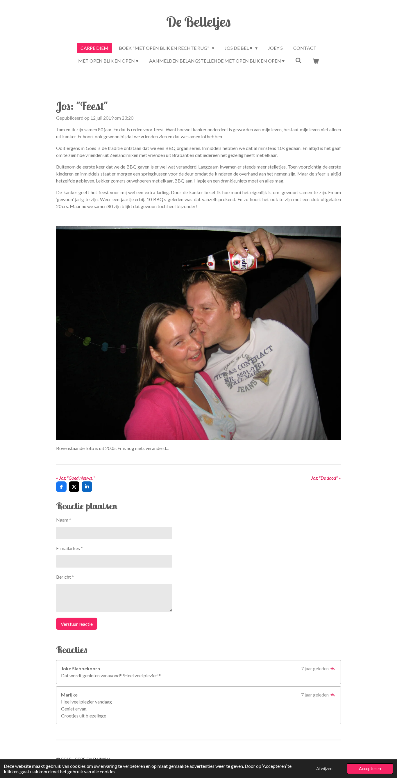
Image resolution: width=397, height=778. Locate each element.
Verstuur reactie (77, 624)
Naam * (63, 519)
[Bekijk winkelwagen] (316, 61)
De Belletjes (198, 21)
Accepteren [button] (370, 768)
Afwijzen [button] (324, 768)
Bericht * (65, 576)
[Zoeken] (298, 60)
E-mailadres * (69, 548)
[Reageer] (333, 668)
